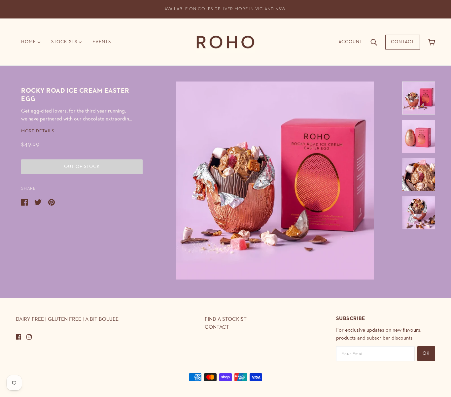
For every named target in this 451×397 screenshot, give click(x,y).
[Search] (373, 42)
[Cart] (431, 42)
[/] (225, 41)
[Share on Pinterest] (51, 202)
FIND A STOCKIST (226, 319)
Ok (426, 353)
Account (350, 42)
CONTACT (217, 327)
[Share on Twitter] (39, 202)
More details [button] (37, 131)
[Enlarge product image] (275, 181)
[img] (18, 336)
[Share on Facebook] (25, 202)
